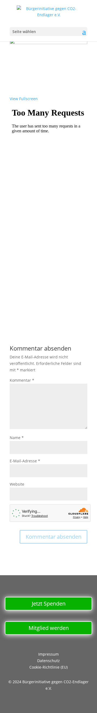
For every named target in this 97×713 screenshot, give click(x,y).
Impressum (48, 654)
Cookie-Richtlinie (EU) (48, 667)
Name (17, 437)
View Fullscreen (24, 98)
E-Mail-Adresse (25, 460)
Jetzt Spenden (48, 603)
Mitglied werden (49, 628)
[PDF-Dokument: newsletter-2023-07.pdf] (48, 210)
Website (17, 484)
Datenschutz (48, 660)
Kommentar (22, 380)
